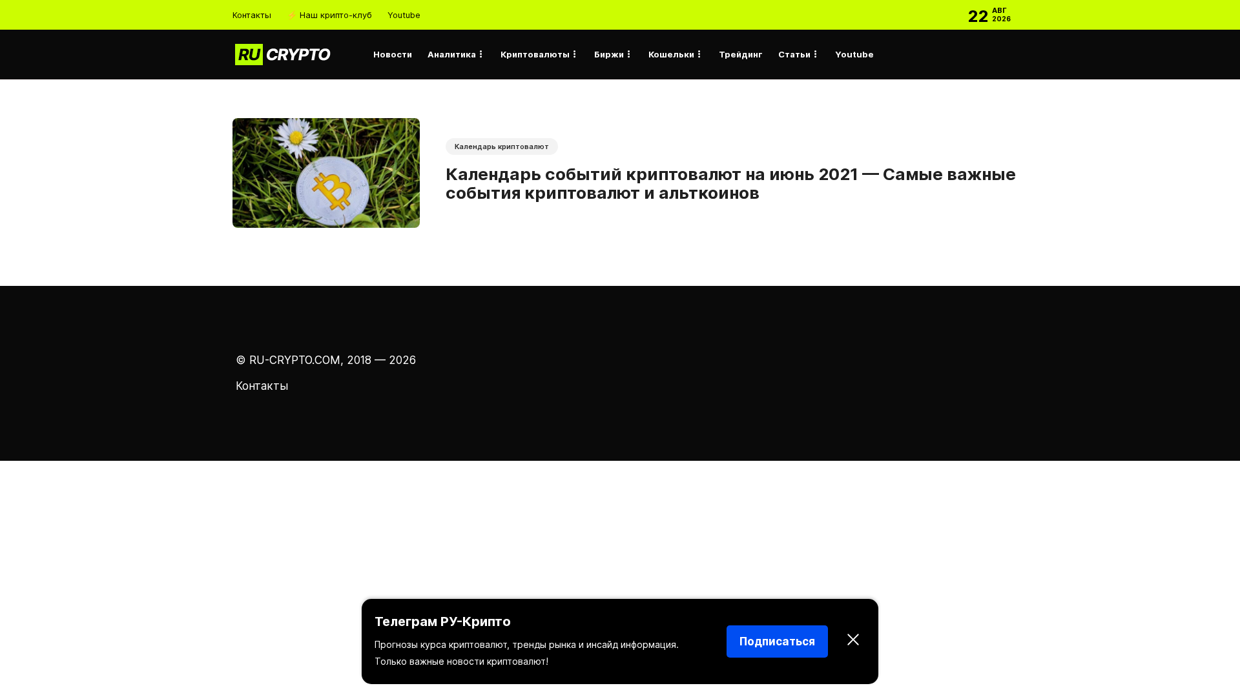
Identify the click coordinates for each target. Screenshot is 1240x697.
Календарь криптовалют (502, 146)
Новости (392, 54)
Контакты (251, 15)
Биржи (609, 54)
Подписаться (777, 641)
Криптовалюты (535, 54)
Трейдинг (741, 54)
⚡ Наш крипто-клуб (329, 15)
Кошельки (671, 54)
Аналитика (452, 54)
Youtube (404, 15)
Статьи (794, 54)
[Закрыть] (853, 641)
